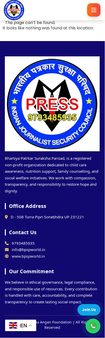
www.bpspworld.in (28, 256)
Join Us (89, 309)
